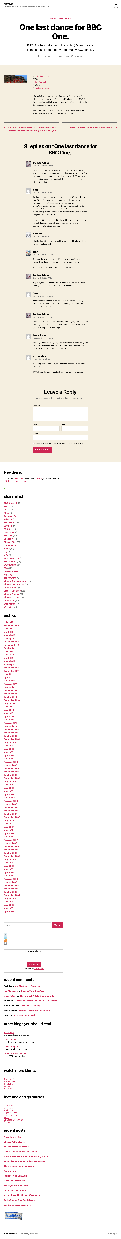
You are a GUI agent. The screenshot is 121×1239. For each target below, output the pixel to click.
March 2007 (9, 837)
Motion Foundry (11, 1110)
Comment (36, 406)
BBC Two (8, 535)
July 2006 (8, 863)
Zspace (7, 1122)
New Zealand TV (11, 558)
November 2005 (11, 889)
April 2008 (9, 794)
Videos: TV (9, 600)
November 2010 (11, 694)
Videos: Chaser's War (14, 584)
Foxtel (7, 548)
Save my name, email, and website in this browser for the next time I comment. (60, 443)
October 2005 (10, 892)
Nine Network (10, 561)
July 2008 (8, 785)
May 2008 (8, 791)
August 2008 (10, 781)
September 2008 (12, 778)
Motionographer (11, 1047)
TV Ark (7, 1086)
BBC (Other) (9, 522)
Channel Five (10, 542)
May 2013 (8, 632)
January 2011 (10, 687)
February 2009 (11, 762)
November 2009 (11, 733)
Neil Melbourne (11, 991)
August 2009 (10, 742)
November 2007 (11, 811)
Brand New (9, 1032)
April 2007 (9, 833)
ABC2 (6, 509)
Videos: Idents (65, 19)
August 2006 (10, 859)
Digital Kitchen (10, 1113)
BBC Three (9, 532)
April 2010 (9, 716)
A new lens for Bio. (12, 1137)
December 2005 (11, 885)
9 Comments (78, 56)
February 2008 (11, 801)
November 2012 (11, 645)
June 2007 (9, 827)
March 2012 (9, 661)
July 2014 (8, 622)
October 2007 (10, 814)
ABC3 (6, 513)
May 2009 (8, 752)
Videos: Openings (12, 591)
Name (35, 424)
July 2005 (8, 902)
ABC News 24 (10, 503)
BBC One (53, 19)
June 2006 (9, 866)
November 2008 (11, 772)
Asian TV (8, 519)
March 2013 (9, 635)
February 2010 (11, 723)
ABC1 (6, 506)
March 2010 (9, 720)
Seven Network (11, 571)
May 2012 (8, 658)
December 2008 (11, 768)
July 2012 (8, 651)
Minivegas (8, 1108)
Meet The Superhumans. (15, 1181)
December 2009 (11, 729)
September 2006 (12, 856)
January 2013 (10, 638)
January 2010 (10, 726)
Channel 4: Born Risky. (30, 1005)
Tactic (6, 1117)
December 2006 (11, 846)
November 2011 (11, 668)
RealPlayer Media (42, 88)
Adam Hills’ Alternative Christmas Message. (25, 1161)
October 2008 (10, 775)
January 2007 (10, 843)
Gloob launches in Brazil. (24, 1015)
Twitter (39, 479)
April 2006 (9, 872)
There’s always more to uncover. (19, 1166)
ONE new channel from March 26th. (34, 1010)
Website (35, 434)
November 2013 (11, 625)
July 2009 (8, 746)
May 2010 (8, 713)
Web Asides (9, 604)
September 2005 (12, 895)
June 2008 (9, 788)
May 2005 (8, 908)
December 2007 (11, 807)
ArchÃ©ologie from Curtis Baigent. (20, 1200)
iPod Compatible (41, 82)
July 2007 (8, 824)
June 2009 (9, 749)
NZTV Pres (9, 1089)
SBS (6, 568)
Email (63, 424)
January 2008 (10, 804)
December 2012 (11, 642)
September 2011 (11, 671)
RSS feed (8, 481)
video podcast (21, 481)
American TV (10, 516)
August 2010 (10, 703)
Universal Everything (13, 1120)
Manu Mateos (10, 996)
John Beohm (47, 56)
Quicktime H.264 (42, 76)
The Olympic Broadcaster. (16, 1185)
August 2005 (10, 898)
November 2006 (11, 850)
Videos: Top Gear (12, 597)
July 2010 (8, 707)
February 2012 (10, 664)
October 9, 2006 (63, 56)
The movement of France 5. (17, 1147)
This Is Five (9, 1084)
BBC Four (8, 526)
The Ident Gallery (11, 1079)
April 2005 (9, 911)
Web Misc (8, 607)
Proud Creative (10, 1115)
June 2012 (9, 655)
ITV (5, 552)
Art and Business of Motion (16, 1054)
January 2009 (10, 765)
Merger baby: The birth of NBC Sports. (22, 1195)
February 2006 (11, 879)
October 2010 (10, 697)
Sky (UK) (8, 574)
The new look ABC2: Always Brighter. (37, 996)
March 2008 (9, 798)
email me (19, 479)
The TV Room (10, 1081)
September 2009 (12, 739)
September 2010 (12, 700)
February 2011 (10, 684)
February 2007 (11, 840)
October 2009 (10, 736)
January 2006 (10, 882)
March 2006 (9, 876)
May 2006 (8, 869)
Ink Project (9, 1105)
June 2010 (9, 710)
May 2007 (8, 830)
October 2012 (10, 648)
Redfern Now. (10, 1171)
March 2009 (9, 759)
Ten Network (10, 578)
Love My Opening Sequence (27, 986)
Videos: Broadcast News (15, 581)
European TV (10, 545)
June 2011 (9, 674)
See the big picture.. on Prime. (18, 1205)
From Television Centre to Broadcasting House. (26, 1156)
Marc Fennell (10, 1039)
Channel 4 (8, 539)
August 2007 (10, 820)
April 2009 (9, 755)
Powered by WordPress (29, 1234)
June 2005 (9, 905)
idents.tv (8, 4)
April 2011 (8, 677)
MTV (6, 555)
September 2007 (12, 817)
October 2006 (10, 853)
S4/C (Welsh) (10, 565)
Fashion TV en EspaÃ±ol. (33, 991)
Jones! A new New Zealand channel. (21, 1151)
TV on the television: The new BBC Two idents (35, 1001)
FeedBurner (39, 968)
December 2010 (11, 690)
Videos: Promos (11, 594)
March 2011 (9, 681)
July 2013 (8, 629)
